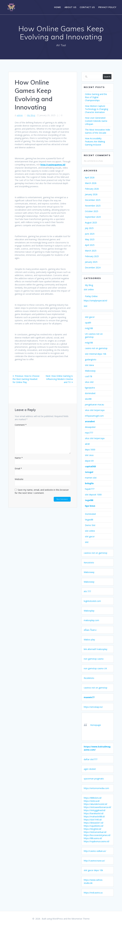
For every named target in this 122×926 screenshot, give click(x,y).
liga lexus (90, 505)
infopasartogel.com (94, 415)
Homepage (95, 725)
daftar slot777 (90, 759)
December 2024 (92, 267)
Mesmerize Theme (80, 918)
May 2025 (89, 239)
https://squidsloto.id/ (93, 825)
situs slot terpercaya (94, 410)
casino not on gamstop (96, 348)
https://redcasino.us (93, 892)
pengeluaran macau (94, 404)
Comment (20, 424)
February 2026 (92, 188)
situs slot (89, 382)
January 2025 (91, 261)
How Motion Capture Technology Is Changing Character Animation (96, 109)
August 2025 (91, 222)
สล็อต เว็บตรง (90, 629)
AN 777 (87, 591)
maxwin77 (89, 697)
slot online (89, 289)
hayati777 (89, 489)
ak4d (87, 443)
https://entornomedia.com (96, 788)
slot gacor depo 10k (93, 870)
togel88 (89, 500)
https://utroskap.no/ (93, 706)
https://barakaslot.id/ (94, 813)
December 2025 (92, 200)
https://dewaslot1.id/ (93, 822)
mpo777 (89, 432)
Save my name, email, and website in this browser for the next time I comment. (42, 491)
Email (18, 468)
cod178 (88, 376)
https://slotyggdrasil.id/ (94, 810)
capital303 (90, 466)
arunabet (90, 421)
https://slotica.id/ (92, 801)
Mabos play (89, 639)
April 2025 (89, 245)
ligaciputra (90, 387)
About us (70, 7)
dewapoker (90, 427)
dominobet (90, 393)
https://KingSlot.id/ (92, 829)
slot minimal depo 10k (95, 353)
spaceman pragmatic (94, 778)
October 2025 (91, 211)
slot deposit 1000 (93, 494)
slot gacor (90, 317)
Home (57, 7)
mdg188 (89, 328)
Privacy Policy (107, 7)
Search (107, 76)
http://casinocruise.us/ (94, 860)
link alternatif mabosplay (95, 649)
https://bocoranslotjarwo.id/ (97, 835)
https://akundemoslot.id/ (95, 804)
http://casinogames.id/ (52, 164)
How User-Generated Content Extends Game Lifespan (96, 120)
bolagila (89, 483)
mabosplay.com (91, 620)
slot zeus (89, 455)
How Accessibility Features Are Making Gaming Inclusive (95, 141)
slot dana (89, 365)
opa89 (88, 322)
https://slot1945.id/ (93, 819)
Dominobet (90, 514)
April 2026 (89, 177)
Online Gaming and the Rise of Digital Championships (96, 97)
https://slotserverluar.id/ (95, 832)
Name (19, 457)
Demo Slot (90, 525)
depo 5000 (90, 449)
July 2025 (89, 228)
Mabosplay (89, 610)
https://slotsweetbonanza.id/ (97, 807)
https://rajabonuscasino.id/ (96, 841)
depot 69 (89, 460)
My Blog (31, 115)
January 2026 (91, 194)
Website (19, 479)
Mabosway (90, 370)
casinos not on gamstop (95, 552)
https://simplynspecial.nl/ (95, 300)
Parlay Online (91, 296)
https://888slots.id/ (93, 797)
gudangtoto (90, 359)
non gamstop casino (94, 658)
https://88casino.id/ (93, 838)
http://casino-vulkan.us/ (95, 851)
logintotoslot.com (92, 601)
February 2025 (92, 256)
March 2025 (90, 250)
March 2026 (90, 183)
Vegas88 (89, 519)
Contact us (87, 7)
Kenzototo (89, 562)
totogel (89, 472)
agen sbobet (90, 769)
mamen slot (91, 477)
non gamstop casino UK (95, 668)
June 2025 (89, 233)
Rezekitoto (89, 678)
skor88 (88, 398)
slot (85, 306)
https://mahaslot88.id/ (94, 816)
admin (20, 115)
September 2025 (93, 216)
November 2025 (93, 205)
